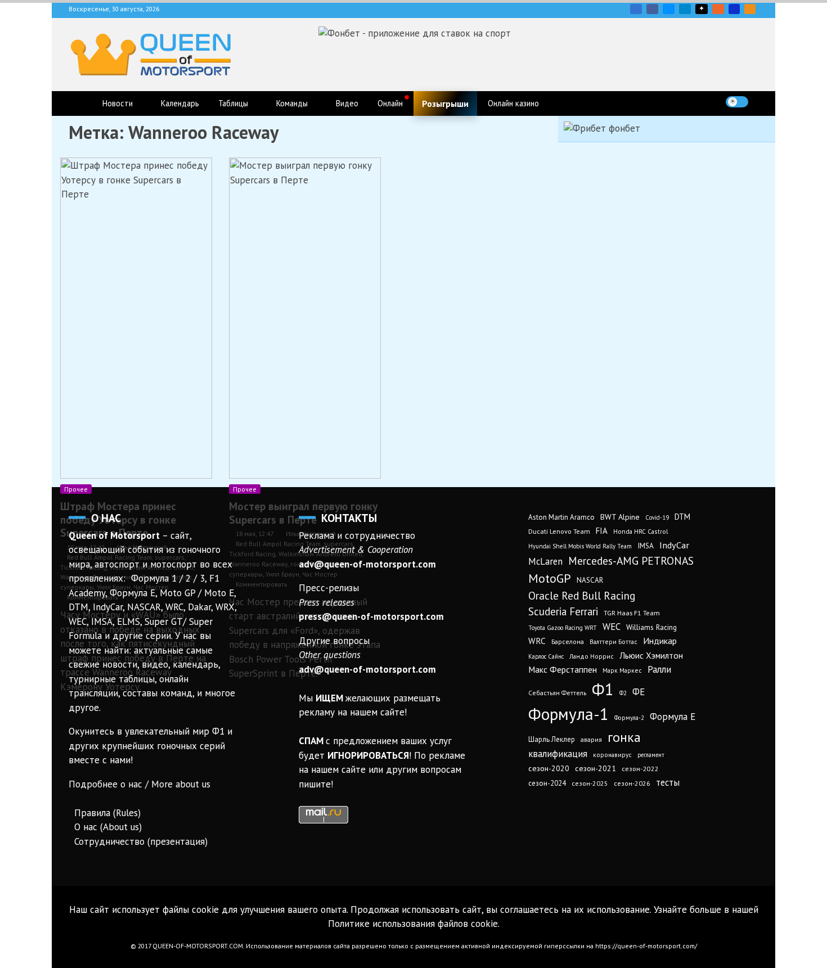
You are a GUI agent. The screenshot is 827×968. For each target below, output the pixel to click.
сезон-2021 (595, 768)
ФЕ (638, 692)
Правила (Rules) (107, 813)
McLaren (545, 561)
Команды (292, 103)
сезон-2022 (640, 768)
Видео (347, 103)
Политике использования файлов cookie (413, 923)
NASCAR (590, 580)
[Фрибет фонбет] (602, 128)
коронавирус (612, 754)
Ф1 (603, 689)
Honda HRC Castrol (640, 531)
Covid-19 (657, 517)
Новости (117, 103)
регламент (650, 755)
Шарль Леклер (551, 739)
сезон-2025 (590, 783)
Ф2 (623, 693)
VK (636, 9)
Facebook (652, 9)
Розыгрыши (445, 103)
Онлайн (390, 103)
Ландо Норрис (591, 656)
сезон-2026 (632, 783)
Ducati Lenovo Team (559, 531)
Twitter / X (669, 9)
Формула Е (672, 716)
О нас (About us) (108, 827)
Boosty (718, 9)
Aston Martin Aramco (561, 517)
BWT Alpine (620, 517)
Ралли (659, 669)
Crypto (750, 9)
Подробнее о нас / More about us (139, 784)
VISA (734, 9)
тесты (668, 782)
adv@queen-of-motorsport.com (367, 564)
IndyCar (674, 545)
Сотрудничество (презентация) (141, 841)
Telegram (685, 9)
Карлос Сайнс (546, 656)
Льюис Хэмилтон (651, 655)
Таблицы (233, 103)
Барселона (567, 641)
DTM (682, 516)
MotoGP (549, 578)
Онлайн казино (513, 103)
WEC (612, 626)
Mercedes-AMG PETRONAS (631, 560)
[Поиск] (760, 101)
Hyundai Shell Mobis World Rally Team (580, 546)
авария (591, 739)
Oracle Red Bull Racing (581, 595)
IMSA (645, 546)
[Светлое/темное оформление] (737, 101)
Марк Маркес (622, 670)
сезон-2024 (547, 783)
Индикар (660, 640)
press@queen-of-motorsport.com (371, 616)
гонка (624, 737)
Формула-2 (629, 718)
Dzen (701, 9)
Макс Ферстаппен (562, 669)
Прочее (76, 489)
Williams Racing (651, 627)
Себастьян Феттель (557, 692)
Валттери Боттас (613, 641)
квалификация (557, 754)
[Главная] (80, 103)
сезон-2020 (548, 768)
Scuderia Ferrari (563, 611)
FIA (602, 530)
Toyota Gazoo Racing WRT (562, 628)
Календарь (180, 103)
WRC (537, 641)
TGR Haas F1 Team (632, 612)
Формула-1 (568, 713)
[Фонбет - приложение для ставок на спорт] (414, 33)
